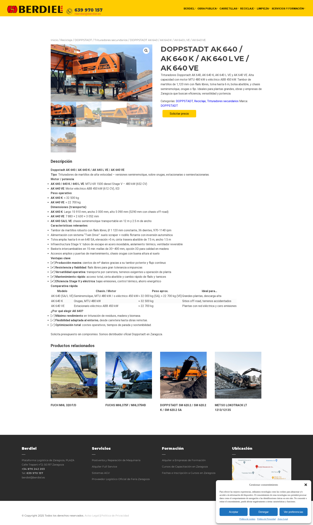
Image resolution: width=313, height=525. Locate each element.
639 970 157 (34, 473)
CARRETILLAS (228, 8)
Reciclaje (66, 40)
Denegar (263, 511)
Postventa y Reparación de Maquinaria (116, 460)
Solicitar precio (179, 113)
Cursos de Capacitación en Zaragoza (185, 466)
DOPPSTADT (83, 40)
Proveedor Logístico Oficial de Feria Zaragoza (121, 479)
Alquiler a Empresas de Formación (184, 460)
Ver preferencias (293, 511)
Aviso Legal (282, 519)
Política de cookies (247, 519)
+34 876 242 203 (33, 469)
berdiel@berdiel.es (33, 477)
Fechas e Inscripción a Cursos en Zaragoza (188, 473)
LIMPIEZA (263, 8)
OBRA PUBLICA (207, 8)
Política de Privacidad (266, 519)
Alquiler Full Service (104, 466)
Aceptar (233, 511)
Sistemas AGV (101, 473)
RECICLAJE (247, 8)
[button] (306, 485)
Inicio (54, 40)
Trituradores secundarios (111, 40)
